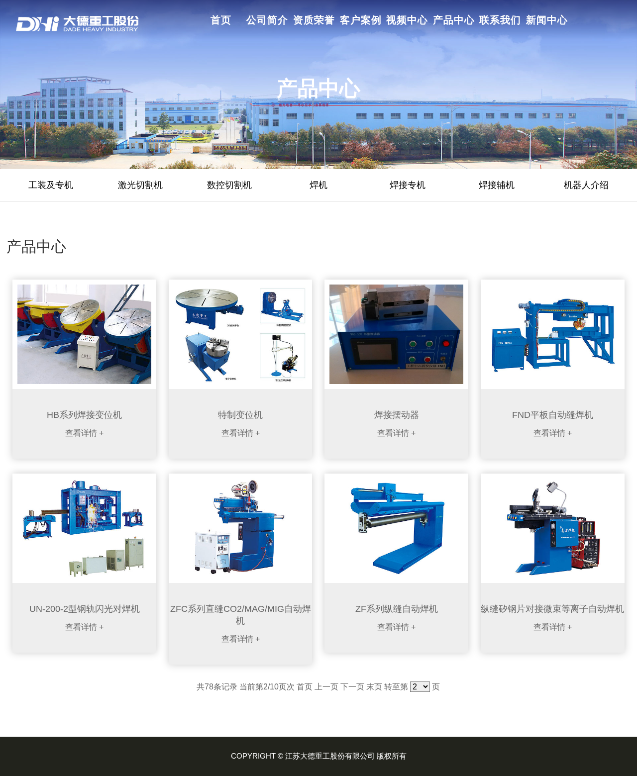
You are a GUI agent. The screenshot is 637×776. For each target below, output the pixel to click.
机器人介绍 (586, 185)
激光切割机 (140, 185)
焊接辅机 (497, 185)
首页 (305, 686)
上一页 (326, 686)
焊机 (318, 185)
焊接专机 (407, 185)
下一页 (352, 686)
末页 (374, 686)
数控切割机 (229, 185)
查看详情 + (84, 433)
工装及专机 (50, 185)
